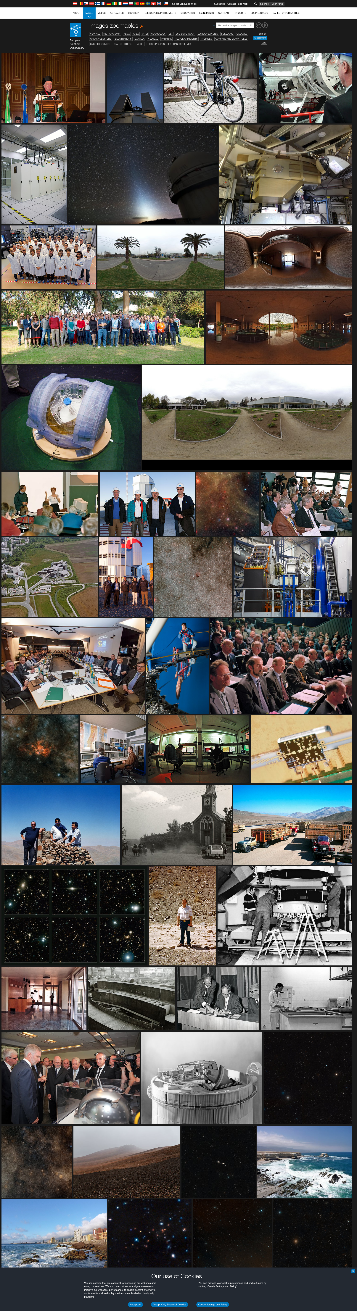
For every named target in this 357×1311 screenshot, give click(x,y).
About (77, 13)
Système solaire (100, 44)
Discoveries (188, 13)
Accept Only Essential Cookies (169, 1304)
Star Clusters (122, 44)
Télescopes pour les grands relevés (168, 44)
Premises (206, 38)
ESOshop (133, 13)
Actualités (117, 13)
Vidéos (102, 13)
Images (89, 13)
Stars (138, 44)
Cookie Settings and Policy (212, 1304)
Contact (231, 3)
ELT (171, 33)
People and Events (186, 38)
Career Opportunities (286, 13)
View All (95, 33)
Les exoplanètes (208, 33)
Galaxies (242, 33)
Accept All (135, 1304)
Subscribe (219, 3)
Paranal (166, 38)
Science (264, 3)
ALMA (127, 33)
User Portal (277, 3)
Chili (145, 33)
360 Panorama (111, 33)
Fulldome (227, 33)
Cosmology (158, 33)
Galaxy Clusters (100, 38)
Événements (206, 13)
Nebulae (153, 38)
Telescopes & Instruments (159, 13)
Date (264, 42)
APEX (136, 33)
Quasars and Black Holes (231, 38)
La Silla (139, 38)
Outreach (224, 13)
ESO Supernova (185, 33)
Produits (240, 13)
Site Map (243, 3)
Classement (260, 37)
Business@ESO (259, 13)
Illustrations (123, 38)
